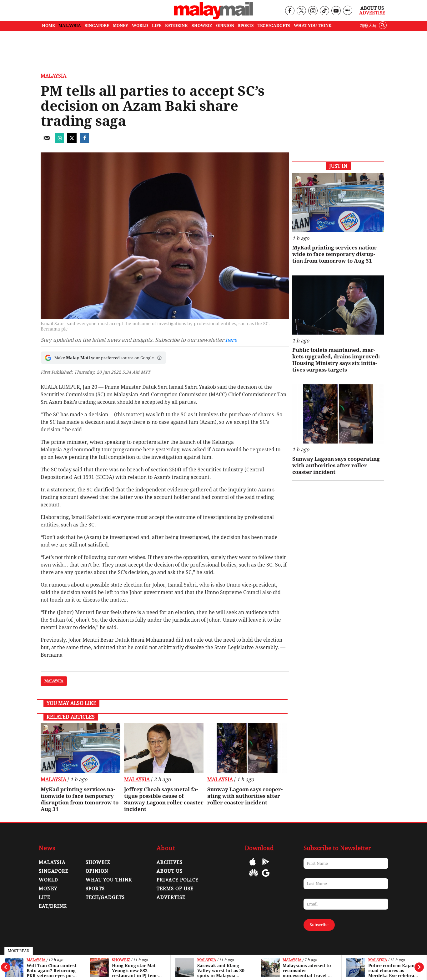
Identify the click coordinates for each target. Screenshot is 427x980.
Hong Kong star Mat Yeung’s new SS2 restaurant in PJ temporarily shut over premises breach (135, 970)
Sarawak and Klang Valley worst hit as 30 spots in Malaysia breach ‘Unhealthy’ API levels (222, 970)
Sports (95, 888)
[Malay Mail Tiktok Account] (324, 11)
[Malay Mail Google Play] (265, 866)
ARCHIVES (170, 862)
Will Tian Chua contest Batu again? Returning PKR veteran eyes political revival (52, 970)
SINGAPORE (97, 25)
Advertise (372, 13)
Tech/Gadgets (105, 897)
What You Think (313, 25)
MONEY (120, 25)
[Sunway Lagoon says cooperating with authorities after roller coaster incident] (247, 748)
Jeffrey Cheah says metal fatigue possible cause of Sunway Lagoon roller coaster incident (163, 799)
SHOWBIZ (202, 25)
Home (48, 25)
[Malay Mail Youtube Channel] (336, 11)
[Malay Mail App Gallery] (253, 877)
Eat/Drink (53, 906)
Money (48, 888)
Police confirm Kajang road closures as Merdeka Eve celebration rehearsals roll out (392, 970)
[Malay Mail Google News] (265, 877)
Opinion (97, 871)
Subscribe (319, 924)
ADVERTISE (171, 897)
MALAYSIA (69, 25)
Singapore (53, 871)
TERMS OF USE (175, 888)
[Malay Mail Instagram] (312, 11)
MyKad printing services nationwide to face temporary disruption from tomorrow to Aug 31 (79, 799)
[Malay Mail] (213, 18)
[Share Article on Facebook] (84, 141)
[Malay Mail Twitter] (301, 11)
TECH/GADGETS (274, 25)
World (48, 880)
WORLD (140, 25)
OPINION (225, 25)
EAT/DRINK (176, 25)
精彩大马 (368, 25)
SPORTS (246, 25)
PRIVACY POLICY (177, 880)
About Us (372, 8)
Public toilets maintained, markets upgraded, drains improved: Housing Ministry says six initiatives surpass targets (336, 360)
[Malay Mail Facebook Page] (289, 11)
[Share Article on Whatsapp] (59, 141)
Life (44, 897)
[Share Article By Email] (47, 141)
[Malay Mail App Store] (252, 866)
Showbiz (121, 960)
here (231, 340)
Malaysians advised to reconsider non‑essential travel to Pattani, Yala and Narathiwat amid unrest (308, 970)
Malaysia (36, 960)
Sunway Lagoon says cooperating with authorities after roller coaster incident (245, 796)
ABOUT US (170, 871)
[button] (159, 357)
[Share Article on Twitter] (72, 141)
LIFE (156, 25)
